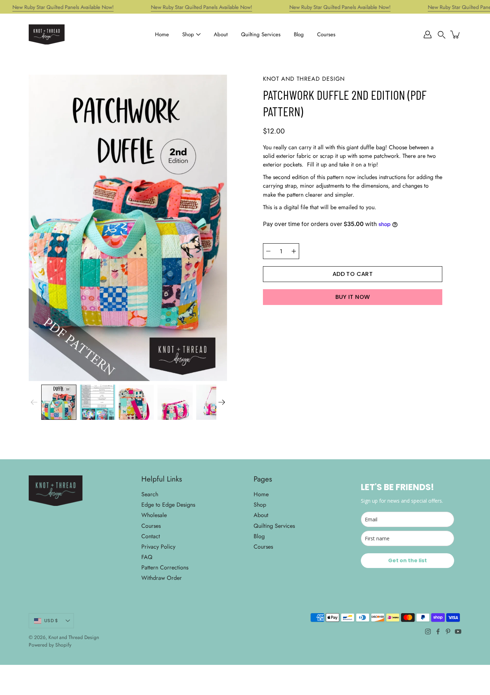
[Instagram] (428, 631)
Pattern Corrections (164, 567)
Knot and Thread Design (73, 637)
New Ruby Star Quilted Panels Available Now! (63, 7)
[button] (442, 34)
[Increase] (293, 251)
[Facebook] (438, 631)
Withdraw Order (161, 578)
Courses (326, 34)
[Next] (221, 402)
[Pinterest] (448, 631)
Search (149, 494)
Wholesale (154, 515)
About (221, 34)
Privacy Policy (158, 547)
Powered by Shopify (50, 644)
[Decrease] (268, 251)
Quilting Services (261, 34)
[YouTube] (458, 631)
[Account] (427, 34)
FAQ (146, 557)
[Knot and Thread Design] (47, 34)
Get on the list (407, 560)
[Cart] (455, 34)
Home (162, 34)
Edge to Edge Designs (168, 505)
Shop (188, 34)
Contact (150, 536)
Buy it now (352, 297)
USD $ (51, 620)
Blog (299, 34)
